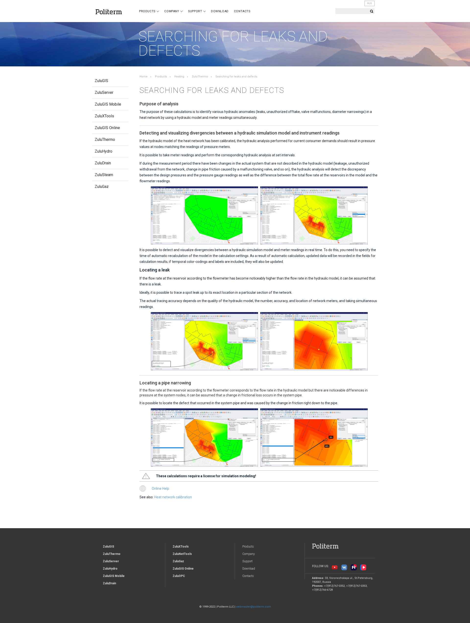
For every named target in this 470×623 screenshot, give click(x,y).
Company (172, 11)
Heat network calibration (173, 497)
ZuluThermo (105, 139)
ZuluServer (104, 92)
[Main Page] (111, 12)
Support (195, 11)
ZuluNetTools (182, 554)
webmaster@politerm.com (253, 606)
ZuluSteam (104, 174)
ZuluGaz (102, 186)
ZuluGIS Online (107, 127)
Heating (179, 76)
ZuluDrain (103, 163)
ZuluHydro (103, 151)
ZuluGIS (101, 80)
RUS (369, 3)
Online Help (160, 488)
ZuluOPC (179, 576)
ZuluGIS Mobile (108, 104)
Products (147, 11)
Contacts (242, 11)
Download (220, 11)
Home (144, 76)
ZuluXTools (104, 116)
